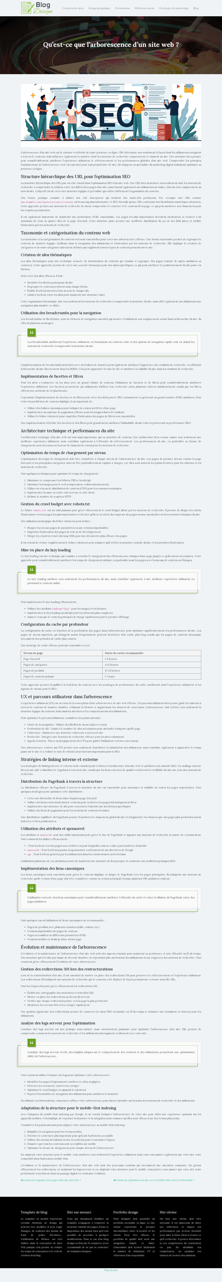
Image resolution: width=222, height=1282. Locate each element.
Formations (122, 8)
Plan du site (111, 1270)
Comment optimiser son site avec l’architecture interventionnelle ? (155, 1180)
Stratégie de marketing (173, 8)
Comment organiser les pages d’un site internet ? (52, 1180)
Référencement (144, 8)
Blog (196, 8)
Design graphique (99, 8)
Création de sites (73, 8)
